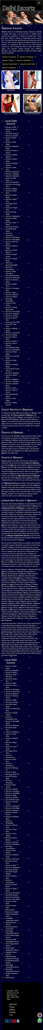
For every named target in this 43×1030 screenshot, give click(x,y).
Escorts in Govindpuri (13, 333)
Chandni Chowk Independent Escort (12, 940)
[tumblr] (18, 1021)
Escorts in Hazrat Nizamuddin (11, 308)
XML (8, 997)
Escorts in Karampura (9, 234)
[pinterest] (14, 1021)
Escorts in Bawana (12, 294)
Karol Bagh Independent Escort (12, 932)
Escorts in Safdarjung (13, 216)
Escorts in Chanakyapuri (10, 847)
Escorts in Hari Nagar (13, 311)
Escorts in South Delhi (10, 64)
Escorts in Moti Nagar (13, 239)
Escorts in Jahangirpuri (10, 268)
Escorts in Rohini (11, 672)
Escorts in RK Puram (12, 859)
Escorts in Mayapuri (12, 670)
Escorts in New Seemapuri (11, 272)
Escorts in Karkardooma (10, 756)
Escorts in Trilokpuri (12, 174)
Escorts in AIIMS (11, 700)
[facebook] (6, 1021)
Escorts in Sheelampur (10, 764)
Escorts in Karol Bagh (13, 893)
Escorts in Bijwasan (12, 379)
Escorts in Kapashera (13, 867)
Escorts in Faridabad (26, 57)
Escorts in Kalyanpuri (13, 172)
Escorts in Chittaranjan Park (11, 718)
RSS (16, 997)
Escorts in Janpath (12, 136)
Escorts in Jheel (11, 772)
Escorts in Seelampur (13, 278)
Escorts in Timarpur (12, 227)
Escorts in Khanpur (12, 702)
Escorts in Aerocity (12, 895)
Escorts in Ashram (12, 316)
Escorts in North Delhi (28, 64)
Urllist (8, 999)
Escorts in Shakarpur (13, 176)
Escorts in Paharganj (12, 844)
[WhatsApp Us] (39, 1020)
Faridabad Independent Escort (12, 919)
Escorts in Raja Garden (11, 786)
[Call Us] (39, 1015)
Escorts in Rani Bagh (13, 808)
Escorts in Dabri (11, 865)
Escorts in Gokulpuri (12, 182)
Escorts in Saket (11, 683)
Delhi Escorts (10, 977)
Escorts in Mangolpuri (9, 781)
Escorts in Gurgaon (12, 912)
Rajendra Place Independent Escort (12, 957)
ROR (12, 997)
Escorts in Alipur (11, 292)
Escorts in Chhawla (12, 381)
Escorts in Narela (11, 297)
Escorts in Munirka (12, 869)
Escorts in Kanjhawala (9, 300)
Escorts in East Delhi (23, 60)
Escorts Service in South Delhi (12, 928)
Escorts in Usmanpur (13, 897)
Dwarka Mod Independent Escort (12, 949)
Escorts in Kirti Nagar (13, 237)
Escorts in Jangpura (12, 314)
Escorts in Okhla (11, 341)
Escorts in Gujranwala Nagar (12, 264)
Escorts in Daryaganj (12, 689)
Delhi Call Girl (10, 910)
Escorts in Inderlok (12, 797)
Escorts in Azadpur (12, 810)
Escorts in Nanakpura (13, 350)
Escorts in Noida (8, 60)
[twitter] (10, 1021)
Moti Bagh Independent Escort (12, 970)
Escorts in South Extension (11, 675)
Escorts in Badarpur (12, 732)
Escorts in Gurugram (9, 57)
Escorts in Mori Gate (12, 800)
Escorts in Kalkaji (11, 335)
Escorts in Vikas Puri (12, 774)
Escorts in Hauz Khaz (13, 691)
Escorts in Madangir (12, 725)
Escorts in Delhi (11, 127)
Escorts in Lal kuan (12, 842)
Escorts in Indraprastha (10, 881)
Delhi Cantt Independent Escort (12, 966)
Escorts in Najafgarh (12, 373)
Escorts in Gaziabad (9, 68)
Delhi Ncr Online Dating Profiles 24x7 (13, 1009)
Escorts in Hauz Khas (13, 322)
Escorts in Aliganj (11, 189)
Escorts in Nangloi (12, 789)
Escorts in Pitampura (12, 806)
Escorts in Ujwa (11, 388)
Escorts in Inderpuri (12, 133)
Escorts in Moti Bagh (12, 347)
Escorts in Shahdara (12, 275)
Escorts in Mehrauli (12, 694)
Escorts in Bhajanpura (9, 822)
